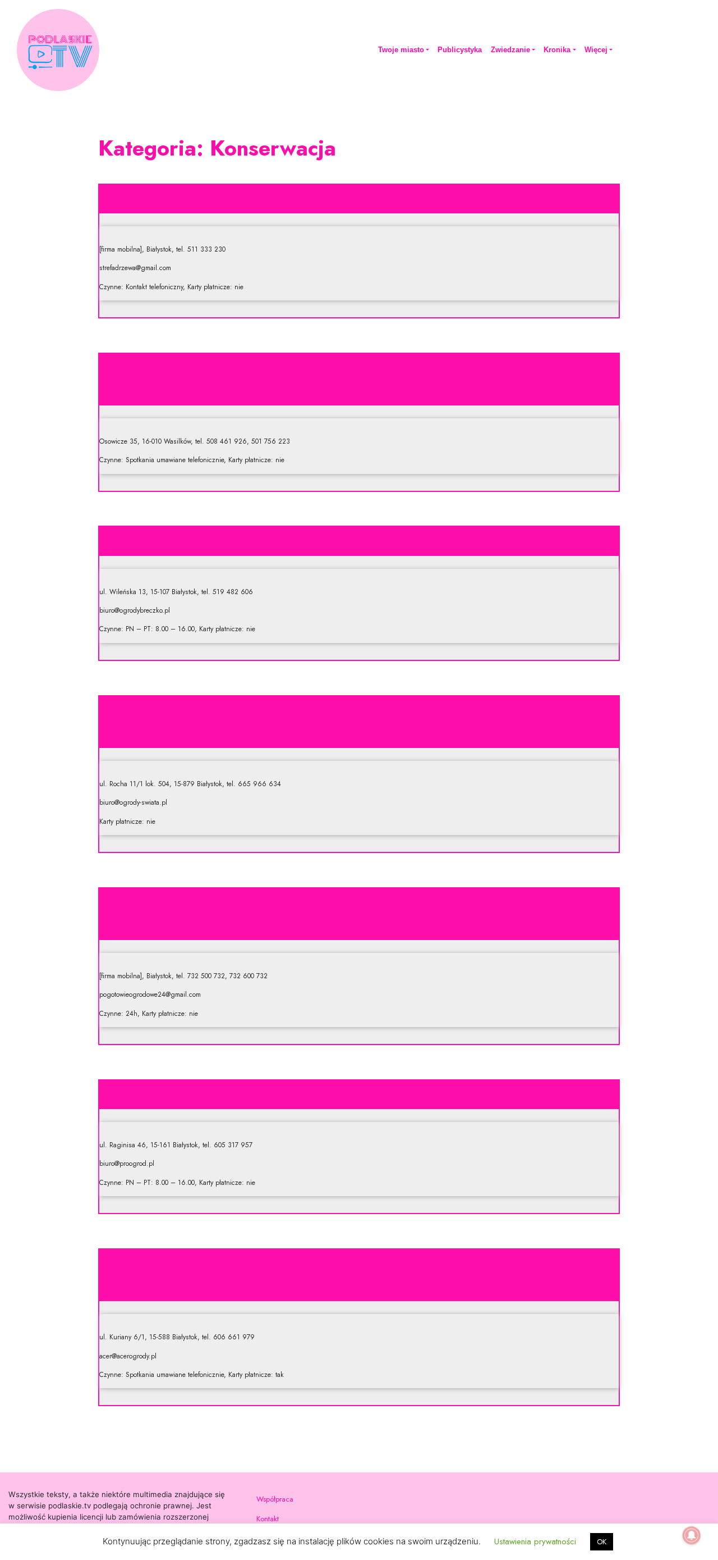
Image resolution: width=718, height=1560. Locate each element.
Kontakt (267, 1518)
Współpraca (274, 1499)
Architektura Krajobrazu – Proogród (359, 1092)
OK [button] (601, 1541)
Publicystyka (460, 49)
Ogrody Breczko (359, 538)
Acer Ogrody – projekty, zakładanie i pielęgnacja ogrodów (359, 1272)
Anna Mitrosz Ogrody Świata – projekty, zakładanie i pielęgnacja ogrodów (359, 719)
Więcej (595, 49)
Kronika (557, 49)
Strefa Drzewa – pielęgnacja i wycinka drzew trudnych (359, 196)
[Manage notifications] (692, 1535)
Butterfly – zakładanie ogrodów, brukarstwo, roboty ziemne (359, 376)
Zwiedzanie (510, 49)
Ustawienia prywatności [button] (535, 1541)
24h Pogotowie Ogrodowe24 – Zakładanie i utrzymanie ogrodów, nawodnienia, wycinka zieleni (359, 911)
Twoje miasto (401, 49)
